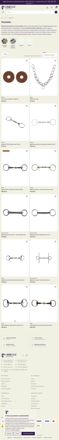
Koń (6, 18)
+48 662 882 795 (8, 364)
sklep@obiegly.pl (22, 364)
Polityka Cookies (15, 429)
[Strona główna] (2, 18)
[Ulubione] (51, 7)
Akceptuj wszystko (28, 433)
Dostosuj (9, 433)
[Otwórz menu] (3, 12)
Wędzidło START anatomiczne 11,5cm (10, 144)
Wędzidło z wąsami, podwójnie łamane (40, 280)
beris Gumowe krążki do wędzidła (9, 99)
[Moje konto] (47, 7)
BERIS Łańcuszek (34, 99)
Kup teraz (28, 3)
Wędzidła (11, 18)
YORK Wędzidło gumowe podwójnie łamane (41, 325)
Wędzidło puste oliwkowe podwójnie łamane (12, 280)
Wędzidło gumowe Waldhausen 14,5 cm (40, 234)
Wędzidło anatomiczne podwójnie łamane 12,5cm (42, 144)
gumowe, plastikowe (23, 30)
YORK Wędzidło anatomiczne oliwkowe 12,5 (12, 325)
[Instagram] (26, 355)
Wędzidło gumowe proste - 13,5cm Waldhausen (13, 234)
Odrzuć (17, 433)
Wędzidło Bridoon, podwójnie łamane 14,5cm (41, 189)
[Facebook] (23, 355)
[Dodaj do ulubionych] (26, 60)
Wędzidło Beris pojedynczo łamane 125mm (12, 189)
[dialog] (20, 423)
